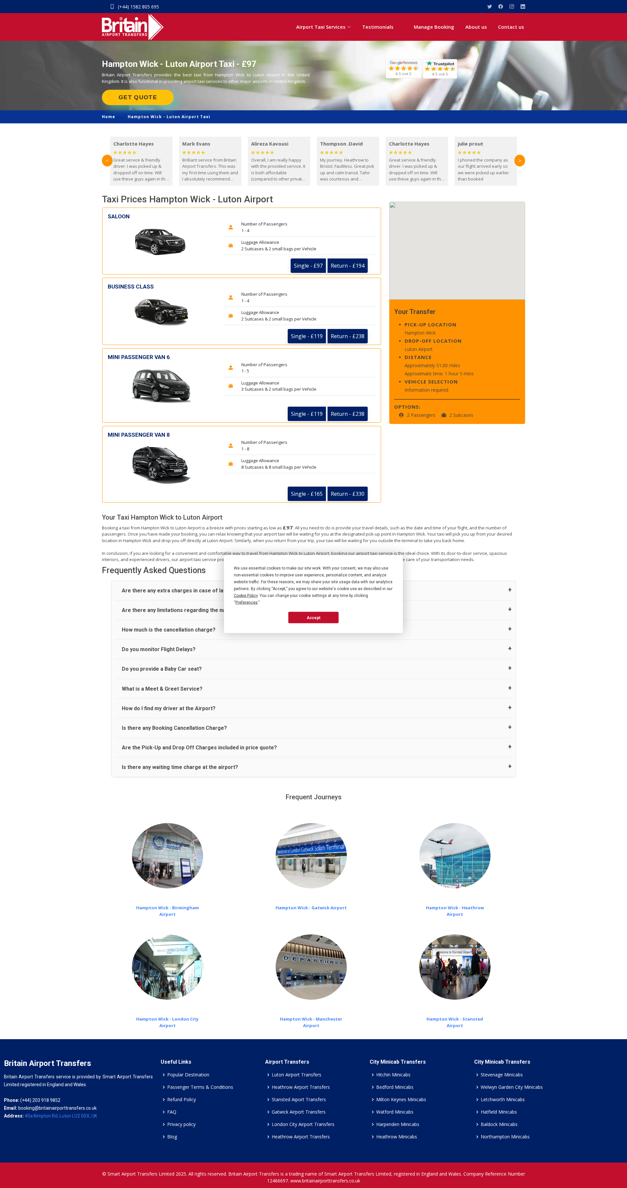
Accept (313, 617)
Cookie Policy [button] (246, 595)
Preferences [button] (246, 602)
